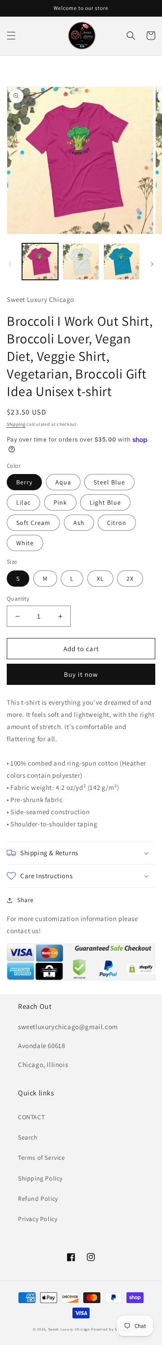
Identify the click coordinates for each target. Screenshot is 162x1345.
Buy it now (81, 674)
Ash (79, 523)
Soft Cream (33, 523)
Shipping (16, 424)
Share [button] (25, 900)
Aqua (63, 482)
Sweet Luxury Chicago (69, 1329)
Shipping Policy (40, 1178)
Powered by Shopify (110, 1329)
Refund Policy (38, 1199)
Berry (24, 482)
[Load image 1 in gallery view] (40, 261)
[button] (11, 36)
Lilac (23, 502)
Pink (60, 502)
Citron (116, 523)
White (25, 543)
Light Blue (105, 502)
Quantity (18, 598)
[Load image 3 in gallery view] (122, 261)
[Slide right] (152, 264)
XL (100, 578)
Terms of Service (41, 1158)
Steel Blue (109, 482)
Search (28, 1137)
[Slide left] (10, 264)
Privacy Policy (37, 1219)
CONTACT (31, 1117)
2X (130, 578)
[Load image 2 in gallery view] (81, 261)
